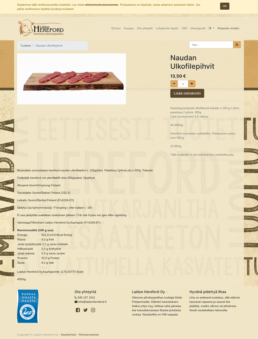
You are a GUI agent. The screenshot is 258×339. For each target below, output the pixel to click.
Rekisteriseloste (89, 334)
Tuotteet (25, 45)
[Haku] (237, 44)
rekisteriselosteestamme (101, 4)
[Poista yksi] (174, 83)
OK (225, 6)
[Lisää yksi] (192, 83)
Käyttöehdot (68, 334)
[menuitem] (116, 28)
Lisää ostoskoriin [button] (187, 93)
